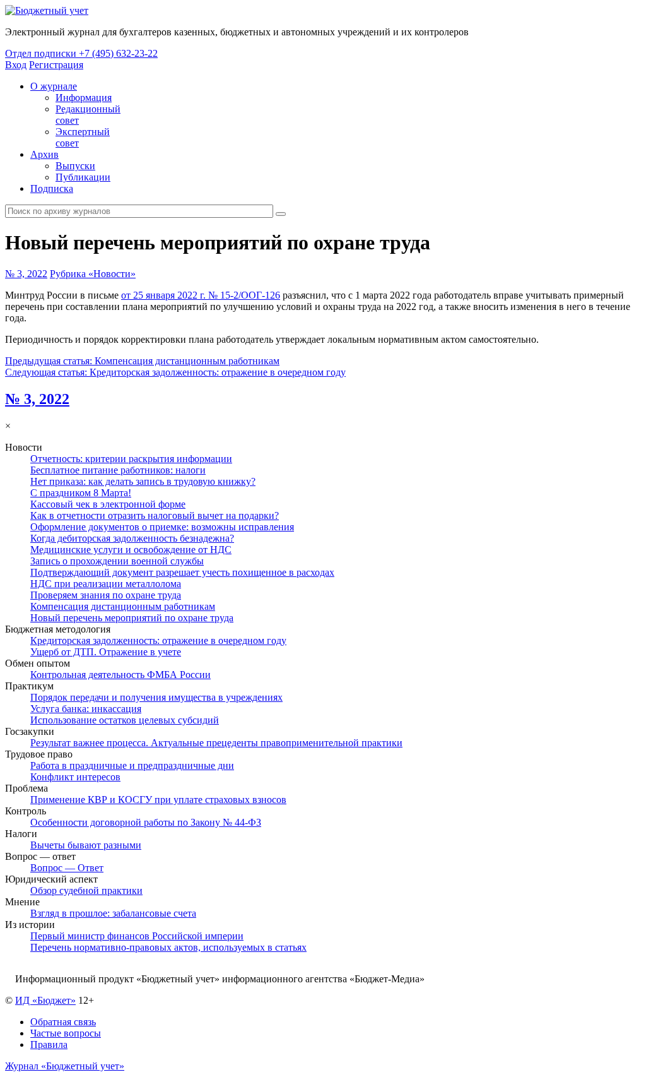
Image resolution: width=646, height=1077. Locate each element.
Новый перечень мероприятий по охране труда (131, 617)
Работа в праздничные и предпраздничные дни (132, 765)
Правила (49, 1044)
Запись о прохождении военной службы (117, 561)
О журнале (53, 86)
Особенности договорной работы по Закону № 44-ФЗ (145, 822)
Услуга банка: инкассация (85, 708)
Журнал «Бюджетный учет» (64, 1066)
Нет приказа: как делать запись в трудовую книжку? (142, 481)
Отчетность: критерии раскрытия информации (131, 458)
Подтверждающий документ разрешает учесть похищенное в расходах (182, 572)
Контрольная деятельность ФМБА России (120, 674)
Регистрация (56, 64)
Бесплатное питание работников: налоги (118, 470)
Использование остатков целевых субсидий (124, 720)
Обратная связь (63, 1021)
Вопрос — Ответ (66, 867)
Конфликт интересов (75, 776)
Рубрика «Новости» (93, 273)
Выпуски (75, 165)
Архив (44, 154)
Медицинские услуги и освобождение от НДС (131, 549)
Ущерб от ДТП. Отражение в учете (105, 651)
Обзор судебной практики (86, 890)
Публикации (83, 177)
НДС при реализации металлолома (105, 583)
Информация (84, 97)
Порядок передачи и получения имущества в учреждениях (156, 697)
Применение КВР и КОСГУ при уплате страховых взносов (158, 799)
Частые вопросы (65, 1033)
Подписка (51, 188)
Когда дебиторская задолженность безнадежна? (132, 538)
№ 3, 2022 (26, 273)
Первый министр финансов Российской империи (137, 936)
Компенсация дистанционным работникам (122, 606)
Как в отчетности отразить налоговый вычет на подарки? (154, 515)
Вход (15, 64)
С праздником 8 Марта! (80, 492)
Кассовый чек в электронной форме (107, 504)
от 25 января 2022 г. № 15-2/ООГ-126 (200, 295)
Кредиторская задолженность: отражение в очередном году (158, 640)
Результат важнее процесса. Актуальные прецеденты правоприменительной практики (216, 742)
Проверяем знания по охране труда (105, 595)
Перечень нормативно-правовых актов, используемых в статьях (168, 947)
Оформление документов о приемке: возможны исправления (162, 526)
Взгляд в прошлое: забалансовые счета (113, 913)
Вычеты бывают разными (85, 845)
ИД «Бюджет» (45, 1000)
